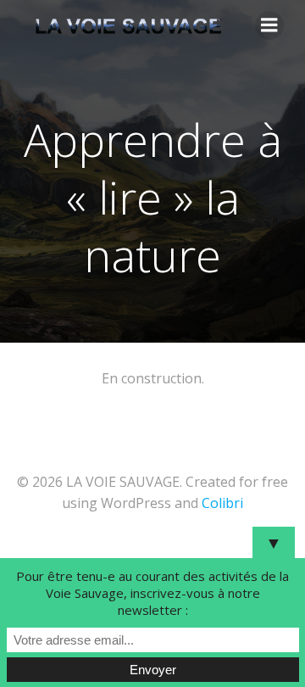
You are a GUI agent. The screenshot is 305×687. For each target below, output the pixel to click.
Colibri (222, 503)
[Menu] (269, 25)
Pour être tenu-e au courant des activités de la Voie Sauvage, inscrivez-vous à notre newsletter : (152, 592)
